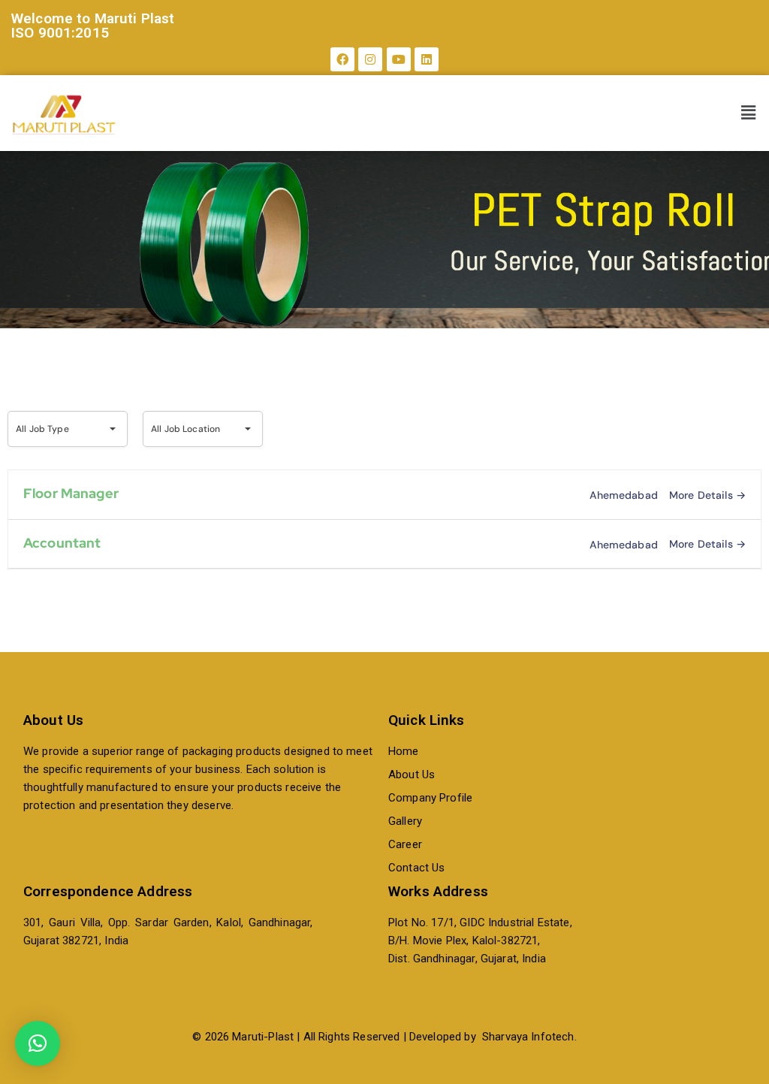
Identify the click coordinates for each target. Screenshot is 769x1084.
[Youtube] (399, 59)
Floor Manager (71, 493)
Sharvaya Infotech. (529, 1036)
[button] (748, 113)
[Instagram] (370, 59)
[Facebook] (342, 59)
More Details (702, 495)
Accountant (62, 542)
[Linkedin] (427, 59)
